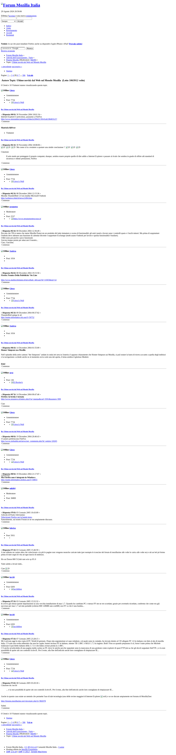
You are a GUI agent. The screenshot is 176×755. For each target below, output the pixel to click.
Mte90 (33, 60)
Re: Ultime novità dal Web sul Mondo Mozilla (17, 109)
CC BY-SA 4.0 (30, 747)
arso (11, 373)
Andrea (12, 251)
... (10, 75)
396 (23, 75)
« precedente (6, 66)
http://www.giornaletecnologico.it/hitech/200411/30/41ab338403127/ (29, 119)
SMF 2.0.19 (11, 752)
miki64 (12, 488)
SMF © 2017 (24, 752)
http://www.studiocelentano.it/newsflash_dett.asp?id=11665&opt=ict (29, 280)
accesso (12, 16)
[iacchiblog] (16, 589)
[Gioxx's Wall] (17, 102)
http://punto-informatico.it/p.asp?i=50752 (17, 317)
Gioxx (12, 90)
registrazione (31, 16)
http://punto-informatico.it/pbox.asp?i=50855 (19, 480)
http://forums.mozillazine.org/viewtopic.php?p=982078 (23, 701)
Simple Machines (39, 752)
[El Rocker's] (17, 382)
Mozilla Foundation (29, 749)
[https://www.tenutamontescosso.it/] (26, 219)
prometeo (14, 207)
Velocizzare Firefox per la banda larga (16, 517)
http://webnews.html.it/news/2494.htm (16, 198)
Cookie (61, 747)
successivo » (17, 66)
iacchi (12, 577)
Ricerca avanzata (8, 51)
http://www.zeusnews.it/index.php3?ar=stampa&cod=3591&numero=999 (31, 399)
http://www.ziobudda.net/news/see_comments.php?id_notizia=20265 (29, 441)
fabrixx (13, 528)
